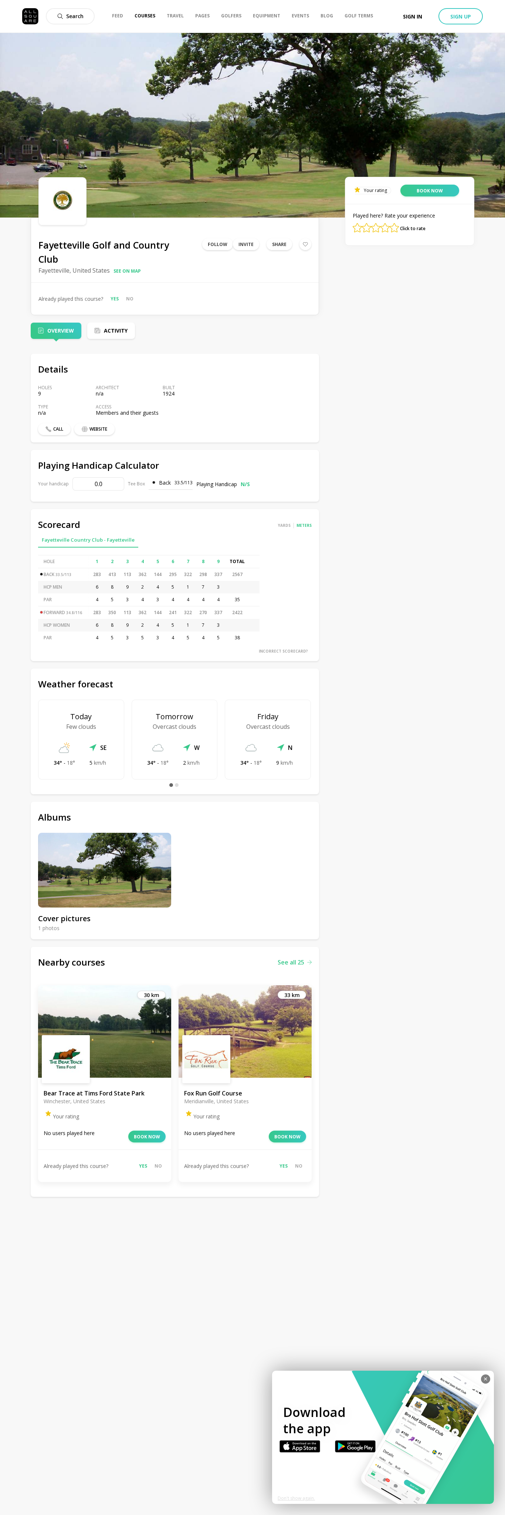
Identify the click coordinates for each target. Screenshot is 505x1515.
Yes (115, 299)
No (129, 299)
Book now (147, 1137)
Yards (284, 525)
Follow (217, 244)
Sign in (412, 16)
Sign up (460, 16)
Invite (246, 244)
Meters (304, 525)
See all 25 (291, 962)
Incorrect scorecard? (283, 651)
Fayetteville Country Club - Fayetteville (88, 539)
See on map (127, 271)
